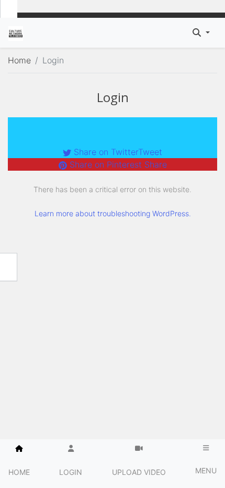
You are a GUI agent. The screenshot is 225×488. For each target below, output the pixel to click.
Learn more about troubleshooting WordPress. (113, 213)
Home (19, 60)
